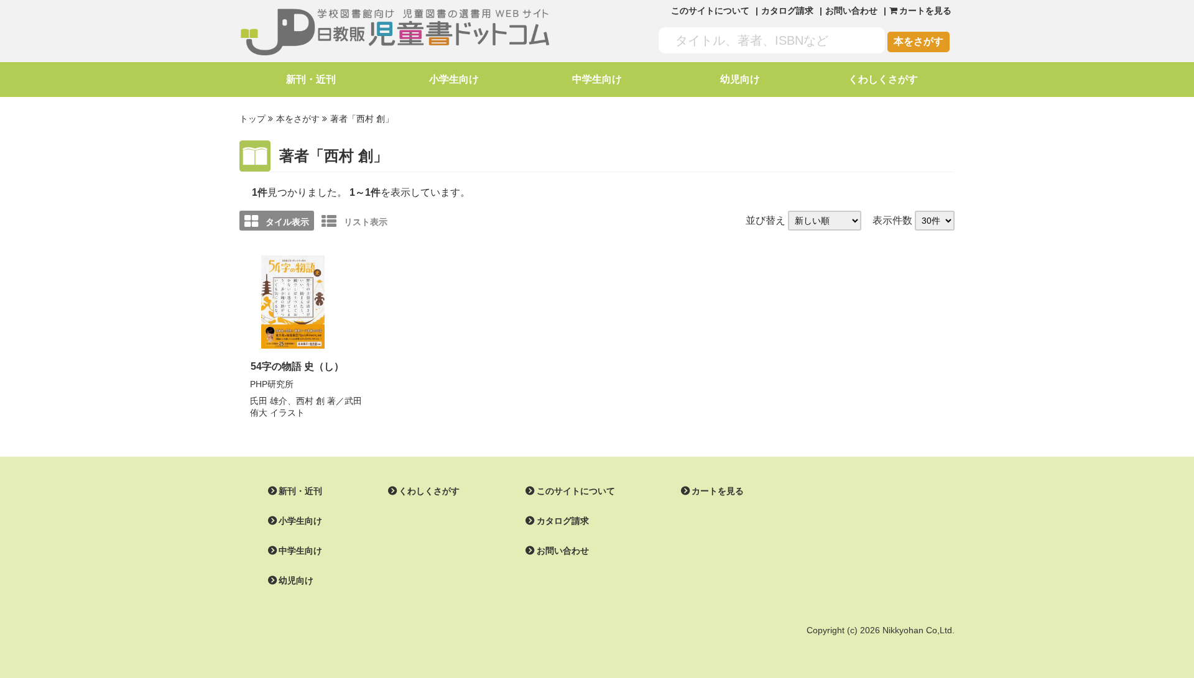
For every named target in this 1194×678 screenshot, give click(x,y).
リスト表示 (365, 222)
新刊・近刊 (311, 79)
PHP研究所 (272, 384)
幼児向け (740, 79)
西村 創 (310, 401)
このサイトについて (710, 11)
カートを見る (718, 491)
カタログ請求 (787, 11)
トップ (252, 119)
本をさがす (918, 41)
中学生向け (597, 79)
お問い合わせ (851, 11)
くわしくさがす (883, 79)
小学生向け (454, 79)
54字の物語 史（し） (297, 366)
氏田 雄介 (268, 401)
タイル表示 (287, 222)
